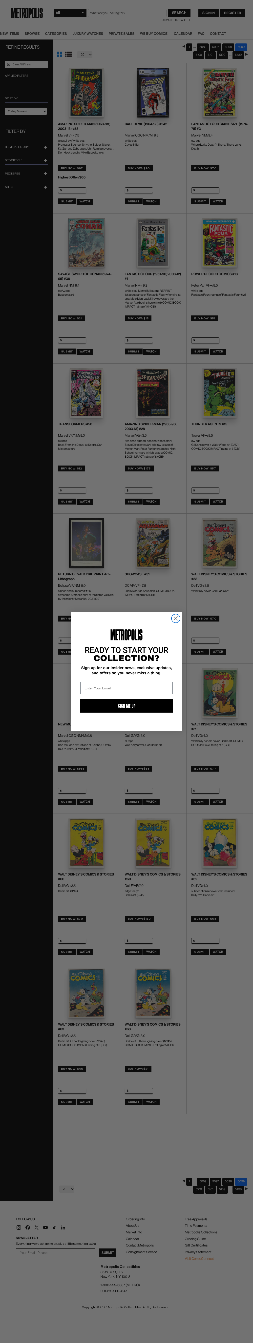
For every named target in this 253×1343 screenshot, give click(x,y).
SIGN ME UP (126, 706)
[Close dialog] (175, 618)
